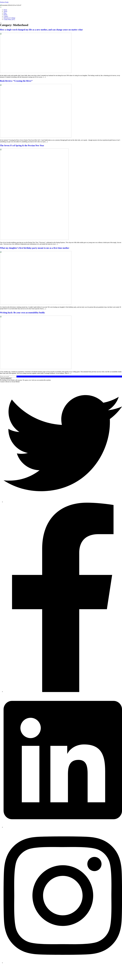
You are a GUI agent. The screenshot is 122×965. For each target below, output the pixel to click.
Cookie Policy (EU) (9, 19)
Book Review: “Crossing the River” (16, 81)
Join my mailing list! (6, 378)
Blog (5, 13)
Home (5, 10)
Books (5, 14)
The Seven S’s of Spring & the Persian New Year (22, 145)
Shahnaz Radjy (4, 2)
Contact (6, 16)
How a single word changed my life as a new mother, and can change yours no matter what (41, 29)
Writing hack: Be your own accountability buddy (22, 312)
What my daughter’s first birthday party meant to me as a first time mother (34, 248)
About (5, 11)
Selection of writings (9, 18)
